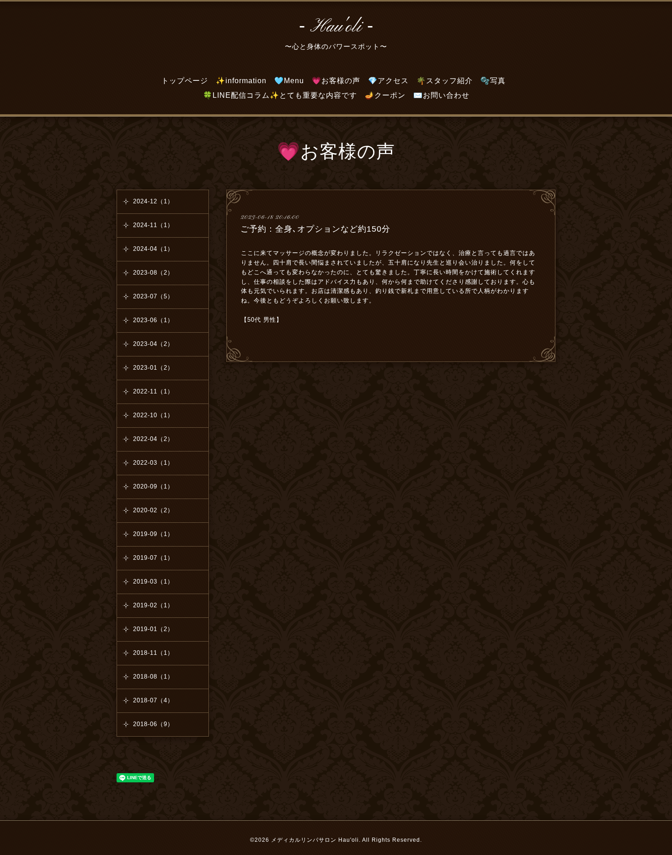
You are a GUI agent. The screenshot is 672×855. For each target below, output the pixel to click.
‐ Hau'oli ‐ (336, 27)
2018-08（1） (153, 676)
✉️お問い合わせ (441, 95)
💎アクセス (388, 81)
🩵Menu (289, 81)
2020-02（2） (153, 510)
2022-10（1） (153, 415)
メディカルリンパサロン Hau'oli (315, 840)
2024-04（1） (153, 248)
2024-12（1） (153, 201)
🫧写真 (493, 81)
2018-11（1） (153, 652)
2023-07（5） (153, 296)
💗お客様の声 (336, 81)
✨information (241, 81)
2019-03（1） (153, 581)
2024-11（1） (153, 225)
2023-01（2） (153, 367)
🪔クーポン (385, 95)
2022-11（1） (153, 391)
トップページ (184, 81)
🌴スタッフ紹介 (444, 81)
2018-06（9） (153, 724)
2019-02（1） (153, 605)
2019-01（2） (153, 629)
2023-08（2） (153, 272)
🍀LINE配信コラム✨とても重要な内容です (280, 95)
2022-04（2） (153, 438)
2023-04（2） (153, 343)
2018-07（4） (153, 700)
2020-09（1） (153, 486)
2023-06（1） (153, 320)
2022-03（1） (153, 462)
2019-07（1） (153, 557)
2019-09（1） (153, 534)
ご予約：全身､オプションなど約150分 (315, 229)
